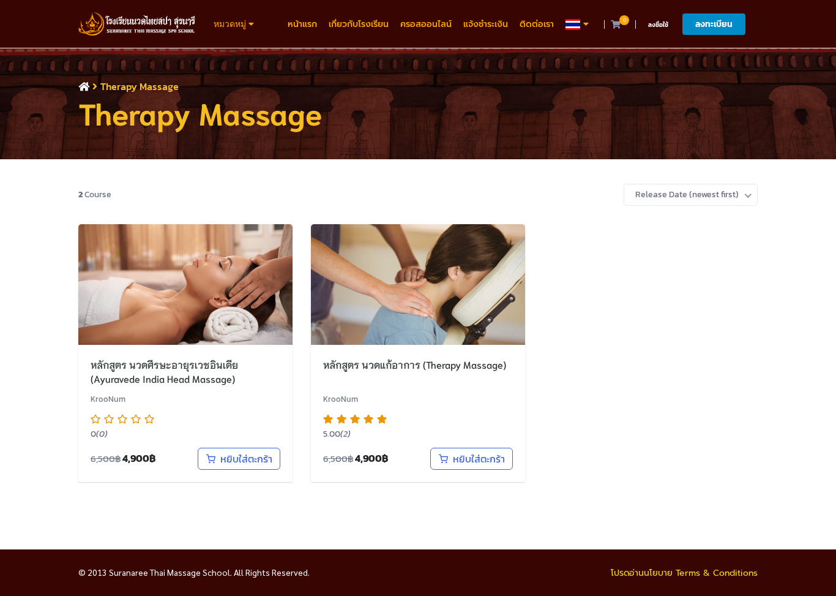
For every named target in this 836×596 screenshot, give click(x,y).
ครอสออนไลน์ (426, 24)
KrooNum (108, 399)
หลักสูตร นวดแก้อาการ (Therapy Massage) (414, 364)
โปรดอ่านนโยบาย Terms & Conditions (684, 573)
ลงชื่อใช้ (658, 24)
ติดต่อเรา (537, 24)
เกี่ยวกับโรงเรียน (359, 24)
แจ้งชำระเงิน (485, 24)
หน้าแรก (302, 24)
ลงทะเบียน (714, 24)
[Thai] (578, 24)
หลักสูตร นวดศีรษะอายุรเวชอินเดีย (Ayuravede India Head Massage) (164, 371)
